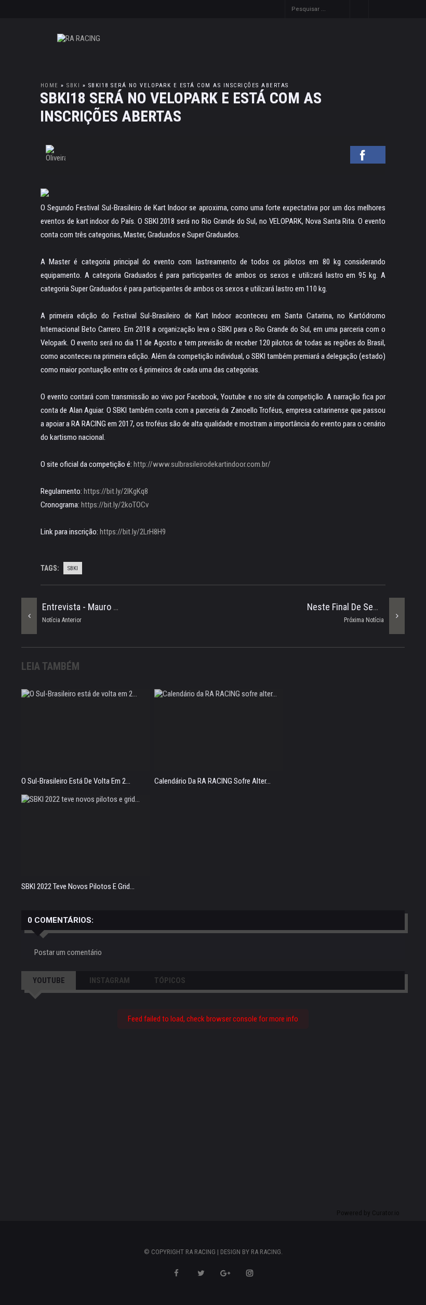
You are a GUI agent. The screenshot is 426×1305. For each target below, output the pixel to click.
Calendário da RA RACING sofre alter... (212, 781)
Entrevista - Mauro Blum (87, 606)
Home (50, 85)
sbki (73, 85)
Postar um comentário (68, 952)
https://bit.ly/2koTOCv (115, 504)
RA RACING (266, 1252)
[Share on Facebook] (367, 160)
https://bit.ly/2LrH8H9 (133, 531)
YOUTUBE (49, 980)
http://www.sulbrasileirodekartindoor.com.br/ (202, 464)
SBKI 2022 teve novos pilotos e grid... (78, 886)
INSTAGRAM (109, 980)
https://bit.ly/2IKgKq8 (116, 491)
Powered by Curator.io (368, 1212)
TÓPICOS (169, 980)
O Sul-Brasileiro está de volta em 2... (75, 781)
